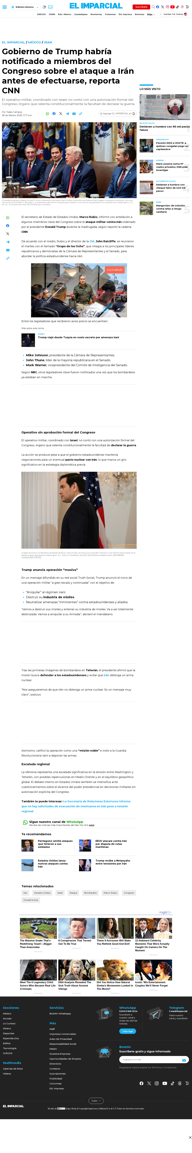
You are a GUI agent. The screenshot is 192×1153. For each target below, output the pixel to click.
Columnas (110, 14)
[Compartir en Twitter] (60, 114)
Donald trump (30, 900)
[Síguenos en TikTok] (177, 6)
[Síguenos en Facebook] (157, 6)
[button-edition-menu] (161, 14)
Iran (48, 42)
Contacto (55, 1068)
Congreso (129, 893)
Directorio (55, 1063)
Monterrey (96, 14)
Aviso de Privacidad (61, 1039)
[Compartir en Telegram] (67, 114)
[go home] (13, 1106)
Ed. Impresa (125, 14)
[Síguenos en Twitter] (162, 6)
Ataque (73, 893)
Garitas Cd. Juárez (173, 14)
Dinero (7, 1028)
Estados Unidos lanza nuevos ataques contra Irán (53, 863)
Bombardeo (90, 893)
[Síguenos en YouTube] (172, 6)
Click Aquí (128, 1031)
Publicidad (56, 1078)
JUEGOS (41, 14)
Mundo (7, 1018)
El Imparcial (13, 42)
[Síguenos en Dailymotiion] (187, 1083)
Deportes (8, 1033)
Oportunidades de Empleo (65, 1058)
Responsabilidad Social (63, 1043)
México (34, 42)
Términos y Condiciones (164, 1067)
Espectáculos (11, 1038)
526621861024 (128, 1011)
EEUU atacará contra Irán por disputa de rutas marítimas (111, 844)
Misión (53, 1048)
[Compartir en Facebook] (54, 114)
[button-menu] (4, 7)
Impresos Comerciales (63, 1034)
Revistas (139, 14)
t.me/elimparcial (178, 1011)
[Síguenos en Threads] (182, 6)
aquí (91, 825)
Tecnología (9, 1048)
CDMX (52, 14)
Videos (7, 1073)
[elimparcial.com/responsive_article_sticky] (190, 1137)
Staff (52, 1029)
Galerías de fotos (13, 1068)
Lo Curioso (9, 1023)
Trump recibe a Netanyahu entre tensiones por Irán (113, 862)
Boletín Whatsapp (60, 1013)
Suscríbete (141, 7)
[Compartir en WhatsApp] (47, 114)
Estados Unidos (42, 893)
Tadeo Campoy (14, 112)
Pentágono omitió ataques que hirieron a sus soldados (55, 844)
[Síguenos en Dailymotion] (187, 6)
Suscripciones (58, 1073)
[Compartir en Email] (74, 114)
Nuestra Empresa (60, 1053)
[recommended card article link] (28, 340)
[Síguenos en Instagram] (167, 6)
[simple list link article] (165, 108)
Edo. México (64, 14)
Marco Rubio (110, 893)
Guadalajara (80, 14)
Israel (60, 893)
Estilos (6, 1043)
